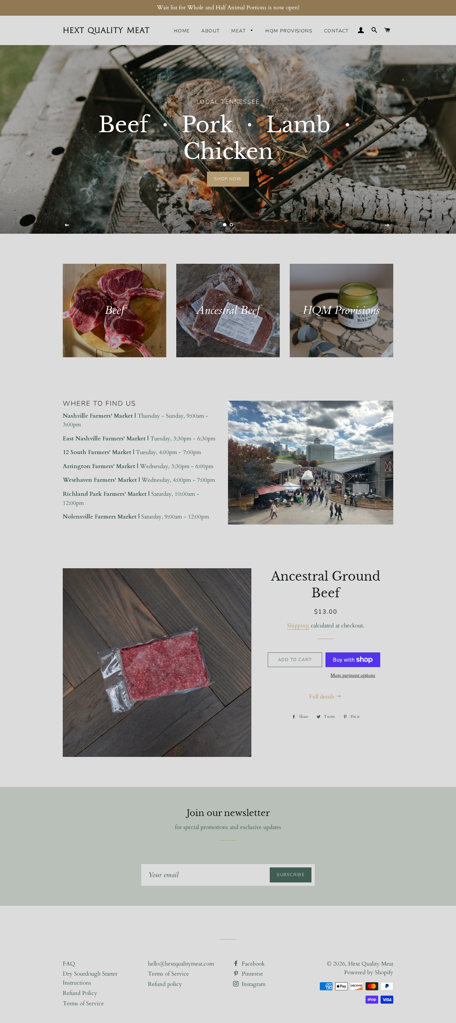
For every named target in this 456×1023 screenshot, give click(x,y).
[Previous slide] (67, 225)
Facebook (252, 964)
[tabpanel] (228, 139)
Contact (336, 31)
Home (182, 31)
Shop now (228, 179)
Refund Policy (80, 993)
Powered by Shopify (368, 972)
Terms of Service (83, 1003)
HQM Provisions (288, 31)
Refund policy (165, 984)
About (210, 31)
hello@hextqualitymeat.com (181, 964)
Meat (239, 31)
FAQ (69, 964)
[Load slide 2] (231, 224)
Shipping (298, 625)
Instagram (252, 984)
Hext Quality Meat (370, 964)
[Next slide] (387, 225)
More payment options (352, 675)
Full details (322, 696)
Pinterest (251, 974)
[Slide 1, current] (224, 224)
